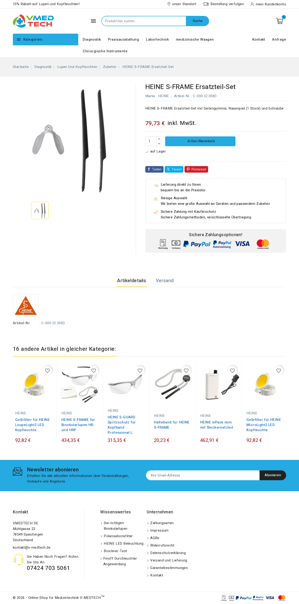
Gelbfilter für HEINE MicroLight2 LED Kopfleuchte (263, 425)
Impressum (159, 530)
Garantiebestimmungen (169, 567)
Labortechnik (157, 39)
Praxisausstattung (123, 39)
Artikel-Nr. (182, 96)
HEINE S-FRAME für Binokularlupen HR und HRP (78, 425)
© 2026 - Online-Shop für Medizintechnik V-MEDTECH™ (58, 597)
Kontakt (258, 39)
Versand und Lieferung (168, 560)
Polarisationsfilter (118, 536)
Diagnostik (92, 39)
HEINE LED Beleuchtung (123, 543)
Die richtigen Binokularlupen (116, 525)
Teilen (157, 169)
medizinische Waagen (195, 39)
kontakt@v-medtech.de (31, 547)
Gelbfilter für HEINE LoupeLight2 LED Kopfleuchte (32, 425)
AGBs (155, 537)
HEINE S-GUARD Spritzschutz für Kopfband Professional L (122, 425)
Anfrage (279, 39)
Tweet (176, 169)
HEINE (163, 96)
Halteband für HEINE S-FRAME (172, 425)
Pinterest (198, 169)
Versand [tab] (165, 280)
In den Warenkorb (201, 141)
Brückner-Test (115, 551)
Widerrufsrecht (162, 545)
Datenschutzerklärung (168, 552)
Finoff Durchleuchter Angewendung (120, 561)
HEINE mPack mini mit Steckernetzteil (216, 425)
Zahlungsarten (162, 523)
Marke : (151, 96)
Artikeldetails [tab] (131, 280)
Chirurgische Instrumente (105, 51)
